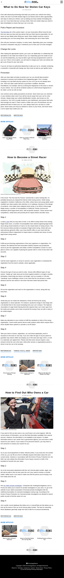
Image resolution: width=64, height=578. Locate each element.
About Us (14, 568)
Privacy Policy (48, 568)
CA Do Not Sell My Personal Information (32, 569)
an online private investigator (13, 485)
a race (7, 221)
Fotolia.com (18, 194)
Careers (33, 568)
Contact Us (27, 568)
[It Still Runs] (31, 2)
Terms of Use (39, 568)
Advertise (20, 568)
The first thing (5, 32)
